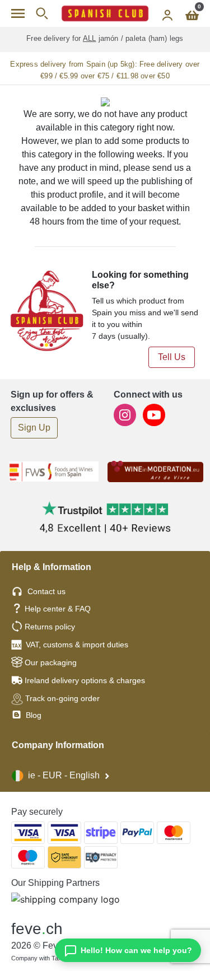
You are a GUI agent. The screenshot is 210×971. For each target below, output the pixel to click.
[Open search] (41, 13)
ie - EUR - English (64, 775)
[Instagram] (126, 414)
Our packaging (51, 662)
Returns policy (50, 626)
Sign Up (34, 427)
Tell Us (171, 357)
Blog (32, 715)
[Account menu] (167, 13)
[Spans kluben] (105, 13)
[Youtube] (154, 414)
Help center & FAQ (58, 608)
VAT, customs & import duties (77, 644)
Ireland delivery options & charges (85, 680)
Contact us (46, 591)
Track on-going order (62, 698)
